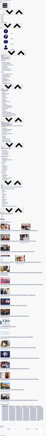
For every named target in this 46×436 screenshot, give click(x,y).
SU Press (3, 204)
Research (2, 121)
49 (5, 413)
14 (12, 407)
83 (33, 418)
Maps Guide (4, 176)
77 (33, 417)
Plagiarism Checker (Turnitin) (6, 140)
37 (5, 411)
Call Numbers (4, 100)
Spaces (2, 88)
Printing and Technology (5, 75)
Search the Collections (5, 154)
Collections (3, 147)
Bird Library (4, 102)
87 (19, 419)
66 (40, 415)
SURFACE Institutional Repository (7, 159)
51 (19, 413)
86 (12, 419)
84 (40, 418)
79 (5, 418)
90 (40, 419)
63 (19, 415)
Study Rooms (4, 94)
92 (12, 420)
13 (5, 407)
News (3, 198)
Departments (4, 196)
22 (26, 408)
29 (33, 409)
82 (26, 418)
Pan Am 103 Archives (5, 151)
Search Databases (4, 168)
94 (26, 420)
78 (40, 417)
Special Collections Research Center (7, 106)
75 (19, 417)
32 (12, 410)
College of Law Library (5, 108)
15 (19, 407)
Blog (3, 192)
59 (33, 414)
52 (26, 413)
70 (26, 416)
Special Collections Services (6, 68)
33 (19, 410)
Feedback (12, 44)
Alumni (2, 18)
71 (33, 416)
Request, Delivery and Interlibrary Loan (7, 64)
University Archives (5, 153)
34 (26, 410)
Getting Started (4, 128)
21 (19, 408)
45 (19, 412)
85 (5, 419)
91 (5, 420)
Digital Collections (5, 158)
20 (12, 408)
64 (26, 415)
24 (40, 408)
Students (2, 15)
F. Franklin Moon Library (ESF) (6, 116)
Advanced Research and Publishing (7, 129)
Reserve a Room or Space (5, 93)
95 (33, 420)
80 (12, 418)
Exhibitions (3, 96)
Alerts (11, 33)
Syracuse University (4, 22)
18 (40, 407)
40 (26, 411)
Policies (3, 190)
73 (5, 417)
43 (5, 412)
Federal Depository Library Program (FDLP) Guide (9, 206)
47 (33, 412)
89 (33, 419)
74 (12, 417)
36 (40, 410)
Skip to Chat (4, 0)
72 (40, 416)
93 (19, 420)
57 (19, 414)
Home (2, 215)
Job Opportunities (4, 202)
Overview (3, 164)
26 (12, 409)
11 (32, 406)
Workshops (4, 136)
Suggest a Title (4, 170)
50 (12, 413)
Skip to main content (8, 0)
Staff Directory (4, 194)
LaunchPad (3, 109)
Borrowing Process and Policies (6, 63)
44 (12, 412)
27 (19, 409)
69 (19, 416)
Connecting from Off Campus (6, 76)
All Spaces (3, 92)
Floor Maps (4, 98)
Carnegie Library (4, 104)
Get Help (12, 38)
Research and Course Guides (6, 130)
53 (33, 413)
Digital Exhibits (4, 161)
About (2, 184)
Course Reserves (4, 66)
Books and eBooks (5, 166)
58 (26, 414)
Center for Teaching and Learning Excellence (8, 113)
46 (26, 412)
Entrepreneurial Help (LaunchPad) (7, 83)
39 (19, 411)
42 (40, 411)
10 (25, 406)
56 (12, 414)
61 (5, 415)
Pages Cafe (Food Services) (6, 101)
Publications (4, 191)
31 (5, 410)
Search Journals (4, 167)
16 (26, 407)
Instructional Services (5, 67)
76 (26, 417)
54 (40, 413)
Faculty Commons (4, 97)
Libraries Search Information (6, 80)
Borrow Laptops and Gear (6, 62)
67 (5, 416)
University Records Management (7, 70)
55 (5, 414)
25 (5, 409)
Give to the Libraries (5, 203)
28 (26, 409)
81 (19, 418)
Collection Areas (4, 150)
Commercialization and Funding (6, 141)
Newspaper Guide (4, 175)
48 (40, 412)
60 (40, 414)
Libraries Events (4, 199)
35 (33, 410)
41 (33, 411)
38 (12, 411)
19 (5, 408)
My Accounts (12, 49)
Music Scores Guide (5, 179)
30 (40, 409)
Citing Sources (4, 137)
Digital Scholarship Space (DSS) (6, 112)
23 (33, 408)
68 (12, 416)
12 (39, 406)
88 (26, 419)
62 (12, 415)
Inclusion (3, 195)
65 (33, 415)
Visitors (2, 19)
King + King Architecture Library (6, 105)
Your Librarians (4, 81)
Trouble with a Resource (5, 79)
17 (33, 407)
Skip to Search (1, 0)
